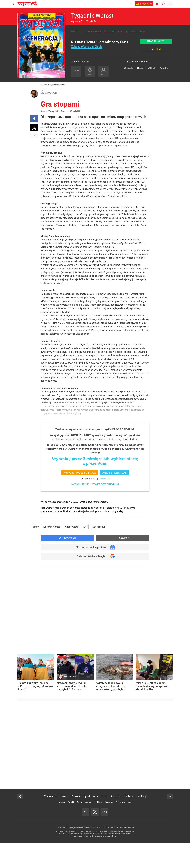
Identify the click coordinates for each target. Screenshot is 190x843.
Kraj (85, 526)
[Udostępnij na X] (34, 127)
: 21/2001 (83, 21)
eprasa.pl (141, 68)
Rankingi (142, 796)
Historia (129, 796)
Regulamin (109, 802)
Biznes (64, 796)
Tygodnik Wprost (92, 15)
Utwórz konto (155, 41)
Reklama (98, 802)
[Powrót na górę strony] (170, 796)
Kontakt (71, 802)
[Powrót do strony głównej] (20, 796)
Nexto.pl (164, 68)
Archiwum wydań (92, 31)
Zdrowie (76, 796)
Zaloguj (156, 49)
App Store (104, 511)
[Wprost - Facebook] (85, 812)
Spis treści (76, 31)
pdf (76, 74)
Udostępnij (69, 538)
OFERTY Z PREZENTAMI (114, 472)
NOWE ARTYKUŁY (95, 484)
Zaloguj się (104, 478)
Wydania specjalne (113, 31)
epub (90, 74)
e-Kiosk (152, 68)
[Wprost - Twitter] (95, 812)
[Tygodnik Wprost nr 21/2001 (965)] (41, 45)
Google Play (117, 511)
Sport (87, 796)
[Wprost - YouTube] (104, 812)
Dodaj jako (91, 556)
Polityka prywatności (123, 802)
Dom (104, 796)
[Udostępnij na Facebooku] (34, 118)
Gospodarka (98, 526)
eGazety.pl (129, 68)
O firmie (62, 802)
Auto (96, 796)
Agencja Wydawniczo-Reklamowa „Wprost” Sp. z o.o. (90, 827)
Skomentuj (125, 538)
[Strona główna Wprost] (27, 4)
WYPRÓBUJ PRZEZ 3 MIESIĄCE (80, 472)
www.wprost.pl (99, 836)
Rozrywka (115, 796)
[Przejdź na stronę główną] (13, 3)
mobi (103, 74)
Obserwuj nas (91, 547)
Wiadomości (71, 526)
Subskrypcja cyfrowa (135, 31)
